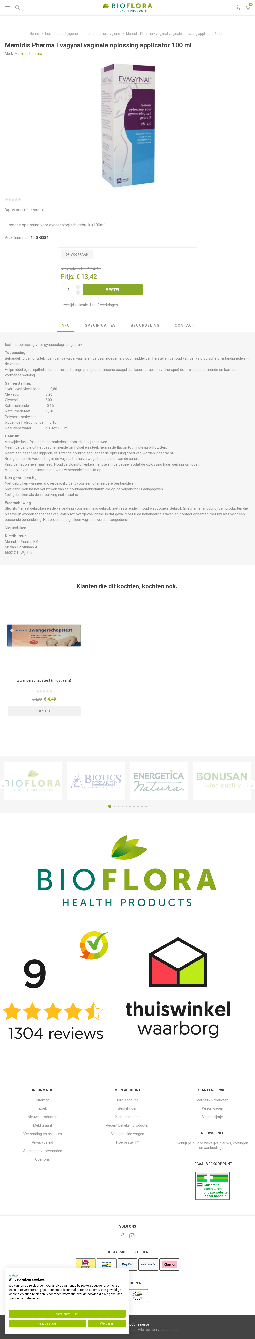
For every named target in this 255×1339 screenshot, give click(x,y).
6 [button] (130, 806)
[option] (32, 781)
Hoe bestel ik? (127, 1142)
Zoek (42, 1108)
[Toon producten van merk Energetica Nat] (159, 781)
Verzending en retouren (42, 1134)
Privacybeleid (42, 1142)
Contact (185, 325)
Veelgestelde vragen (127, 1134)
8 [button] (138, 806)
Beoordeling (145, 325)
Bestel (113, 290)
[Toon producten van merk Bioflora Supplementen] (33, 781)
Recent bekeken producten (127, 1125)
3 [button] (118, 806)
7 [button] (134, 806)
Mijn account (127, 1100)
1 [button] (109, 806)
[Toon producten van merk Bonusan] (222, 781)
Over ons (42, 1159)
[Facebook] (123, 1236)
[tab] (65, 325)
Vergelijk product (28, 210)
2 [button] (114, 806)
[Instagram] (132, 1236)
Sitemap (42, 1100)
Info (65, 325)
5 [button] (126, 806)
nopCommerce (137, 1324)
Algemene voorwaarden (42, 1151)
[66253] (44, 635)
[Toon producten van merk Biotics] (96, 781)
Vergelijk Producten (212, 1100)
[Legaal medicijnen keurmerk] (212, 1198)
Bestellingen (127, 1108)
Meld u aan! (42, 1125)
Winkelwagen (212, 1108)
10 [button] (146, 806)
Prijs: (68, 276)
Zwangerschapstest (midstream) (44, 680)
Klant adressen (127, 1117)
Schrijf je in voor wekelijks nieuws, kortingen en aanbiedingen (212, 1145)
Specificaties (100, 325)
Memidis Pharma (28, 53)
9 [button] (142, 806)
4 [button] (122, 806)
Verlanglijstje (212, 1117)
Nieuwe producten (42, 1117)
